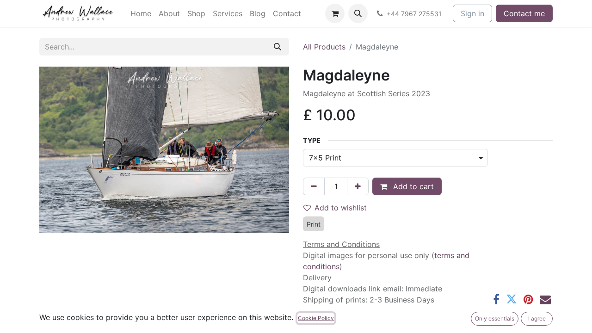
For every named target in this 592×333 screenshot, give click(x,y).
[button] (358, 13)
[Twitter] (511, 299)
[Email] (545, 299)
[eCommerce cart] (335, 13)
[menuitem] (141, 13)
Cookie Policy (316, 317)
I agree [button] (537, 318)
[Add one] (358, 186)
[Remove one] (314, 186)
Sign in (472, 13)
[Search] (277, 47)
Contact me (524, 13)
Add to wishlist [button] (340, 207)
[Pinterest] (528, 299)
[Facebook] (496, 299)
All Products (324, 46)
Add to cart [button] (412, 186)
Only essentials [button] (494, 318)
